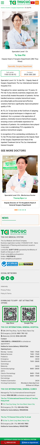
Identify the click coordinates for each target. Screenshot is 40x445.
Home (3, 7)
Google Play (28, 323)
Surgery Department (17, 7)
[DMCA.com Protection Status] (26, 264)
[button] (16, 210)
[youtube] (7, 278)
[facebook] (3, 278)
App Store (10, 323)
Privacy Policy (5, 290)
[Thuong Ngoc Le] (20, 174)
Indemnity (4, 286)
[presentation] (3, 181)
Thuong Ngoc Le (20, 198)
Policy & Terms (6, 293)
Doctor (8, 7)
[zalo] (12, 278)
